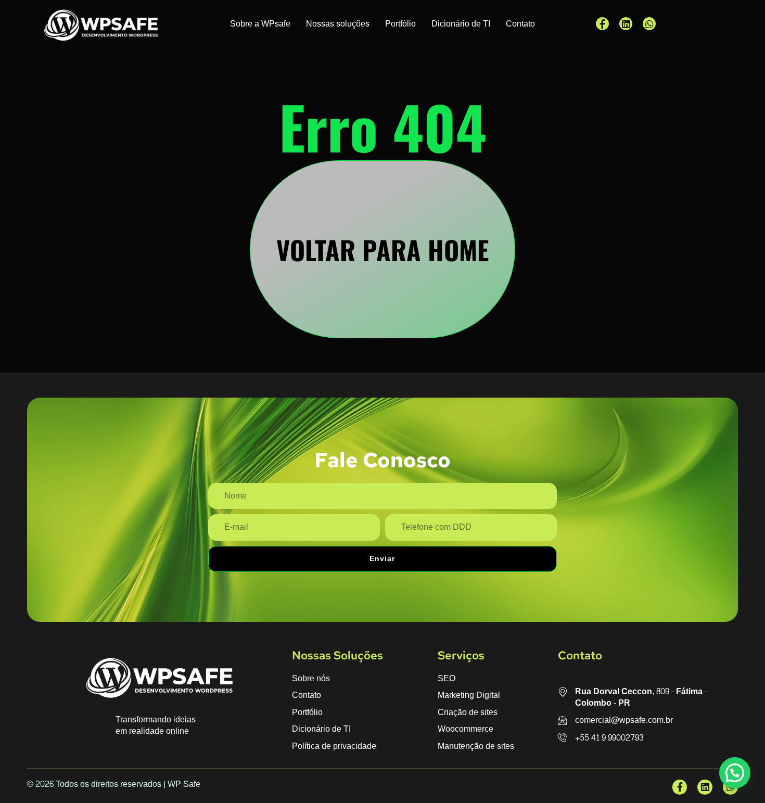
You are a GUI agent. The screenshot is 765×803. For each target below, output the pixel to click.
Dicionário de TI (460, 23)
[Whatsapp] (649, 23)
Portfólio (400, 23)
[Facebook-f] (602, 23)
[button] (734, 772)
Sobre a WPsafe (260, 23)
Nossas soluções (337, 23)
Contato (520, 23)
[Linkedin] (625, 23)
